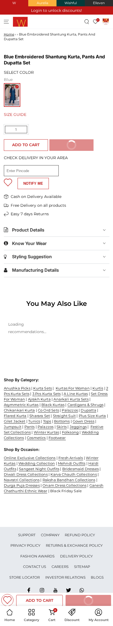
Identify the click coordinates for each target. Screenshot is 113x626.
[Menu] (6, 21)
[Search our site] (87, 21)
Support (26, 535)
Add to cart (25, 144)
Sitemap (82, 566)
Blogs (97, 577)
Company (50, 535)
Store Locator (24, 577)
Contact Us (34, 566)
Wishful (70, 3)
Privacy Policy (25, 545)
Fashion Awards (37, 556)
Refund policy (80, 535)
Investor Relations (65, 577)
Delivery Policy (76, 556)
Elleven (99, 3)
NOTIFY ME (33, 183)
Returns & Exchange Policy (74, 545)
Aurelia (42, 3)
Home (9, 34)
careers (60, 566)
